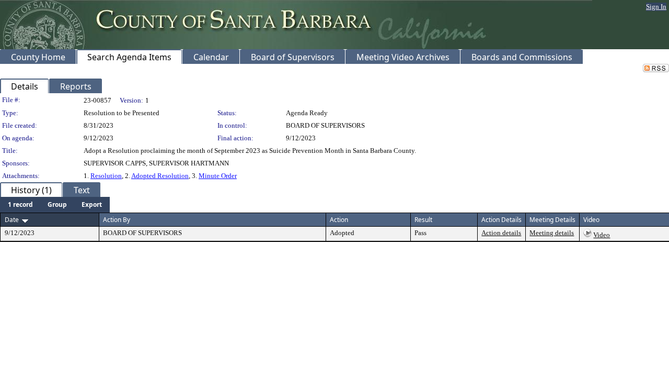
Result (423, 219)
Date (12, 219)
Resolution (106, 176)
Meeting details (551, 233)
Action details (501, 233)
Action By (116, 219)
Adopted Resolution (160, 176)
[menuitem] (20, 204)
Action (339, 219)
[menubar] (55, 205)
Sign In (656, 6)
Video (601, 235)
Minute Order (218, 176)
